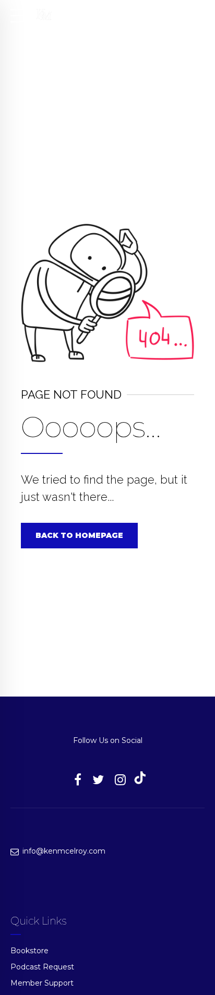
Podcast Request (42, 967)
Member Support (42, 983)
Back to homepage (79, 535)
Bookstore (29, 950)
